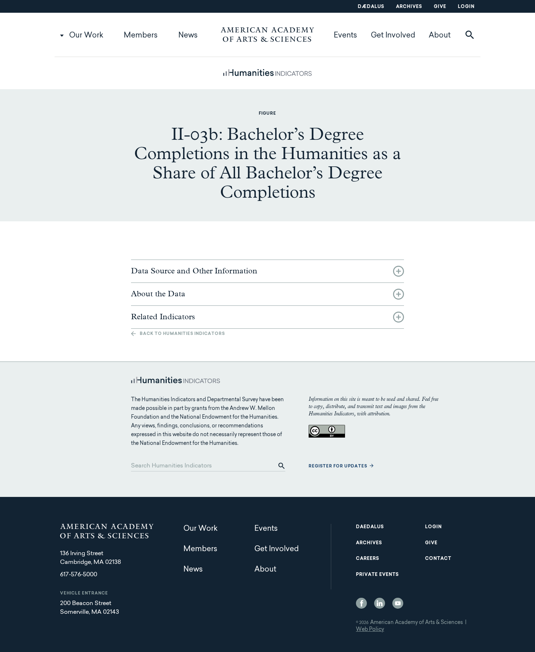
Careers (367, 559)
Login (466, 7)
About (440, 35)
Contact (438, 559)
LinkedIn (379, 603)
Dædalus (371, 7)
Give (440, 7)
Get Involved (393, 35)
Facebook (361, 603)
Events (345, 35)
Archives (409, 7)
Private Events (377, 575)
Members (141, 35)
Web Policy (370, 629)
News (188, 35)
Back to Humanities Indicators (182, 334)
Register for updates (338, 467)
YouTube (397, 603)
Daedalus (370, 527)
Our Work (86, 35)
